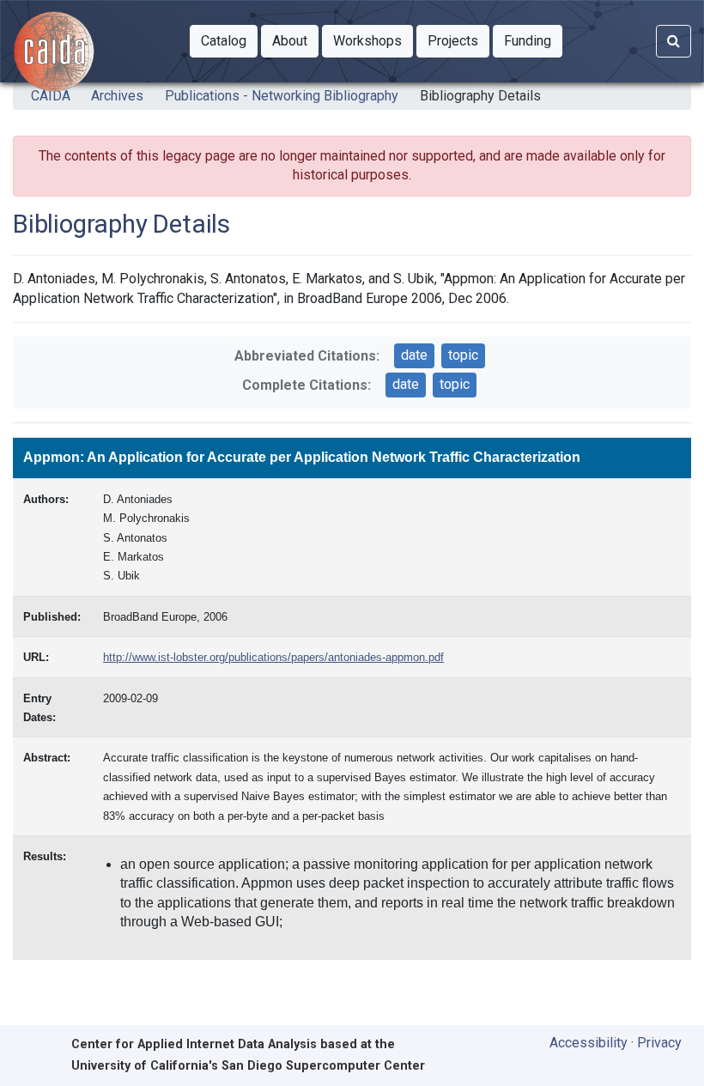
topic (463, 355)
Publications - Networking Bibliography (281, 96)
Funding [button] (533, 40)
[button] (224, 41)
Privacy (659, 1042)
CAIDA (50, 96)
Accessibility (588, 1042)
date (414, 355)
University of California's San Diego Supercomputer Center (248, 1066)
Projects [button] (458, 40)
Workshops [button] (373, 40)
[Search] (673, 41)
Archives (117, 96)
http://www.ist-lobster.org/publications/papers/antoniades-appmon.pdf (273, 657)
